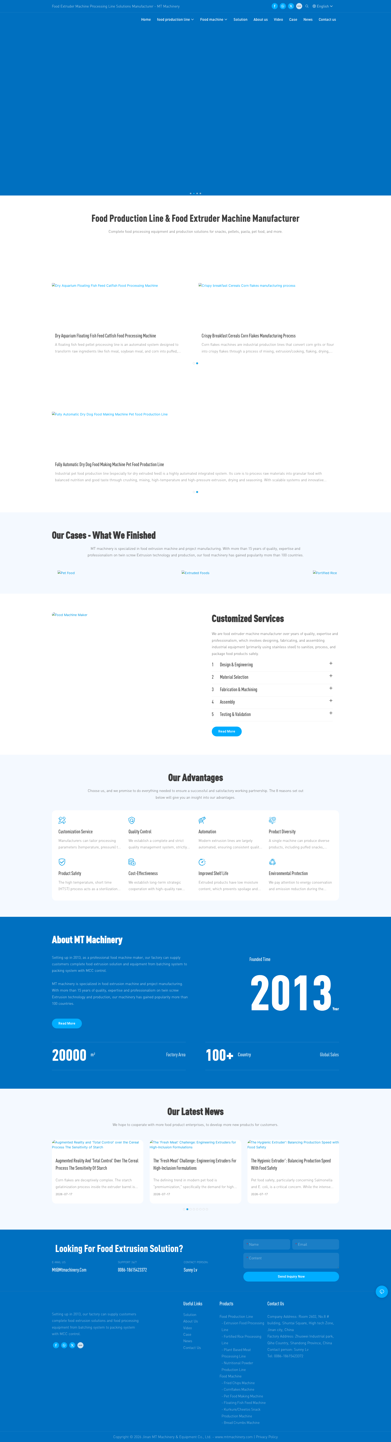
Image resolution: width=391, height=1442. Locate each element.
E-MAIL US (59, 1262)
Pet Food (66, 570)
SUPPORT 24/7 (127, 1262)
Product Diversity (282, 831)
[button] (190, 193)
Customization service (75, 831)
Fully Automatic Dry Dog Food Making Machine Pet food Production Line (109, 464)
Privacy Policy (267, 1436)
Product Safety (69, 873)
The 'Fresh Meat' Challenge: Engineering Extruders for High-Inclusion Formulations (194, 1164)
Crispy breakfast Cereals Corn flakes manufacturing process (249, 335)
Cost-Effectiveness (143, 873)
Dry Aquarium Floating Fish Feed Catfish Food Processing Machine (105, 335)
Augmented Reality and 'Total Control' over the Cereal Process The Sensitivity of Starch (97, 1164)
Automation (207, 831)
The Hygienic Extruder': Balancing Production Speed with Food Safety (291, 1164)
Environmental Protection (288, 873)
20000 (69, 1054)
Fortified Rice (324, 570)
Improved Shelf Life (213, 873)
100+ (219, 1054)
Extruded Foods (195, 570)
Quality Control (140, 831)
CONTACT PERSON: (196, 1262)
